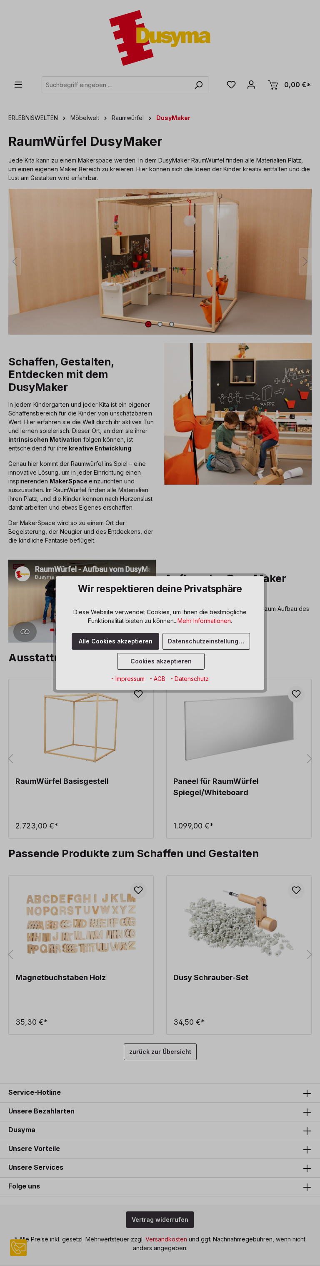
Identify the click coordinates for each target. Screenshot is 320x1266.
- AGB (158, 678)
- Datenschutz (189, 678)
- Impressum (128, 678)
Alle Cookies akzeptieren (115, 641)
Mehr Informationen (204, 620)
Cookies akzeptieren (161, 661)
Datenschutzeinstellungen (207, 641)
